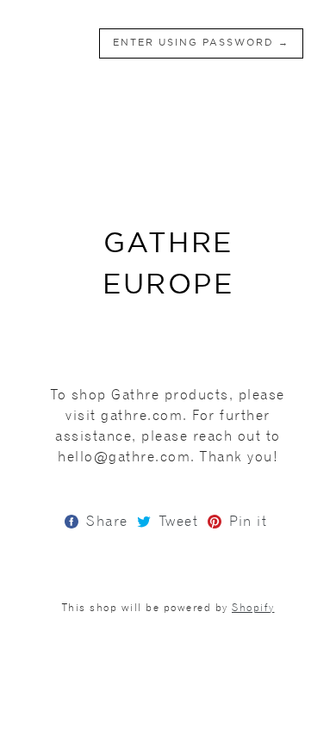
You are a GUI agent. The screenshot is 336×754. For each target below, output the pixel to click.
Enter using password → (201, 43)
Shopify (253, 607)
